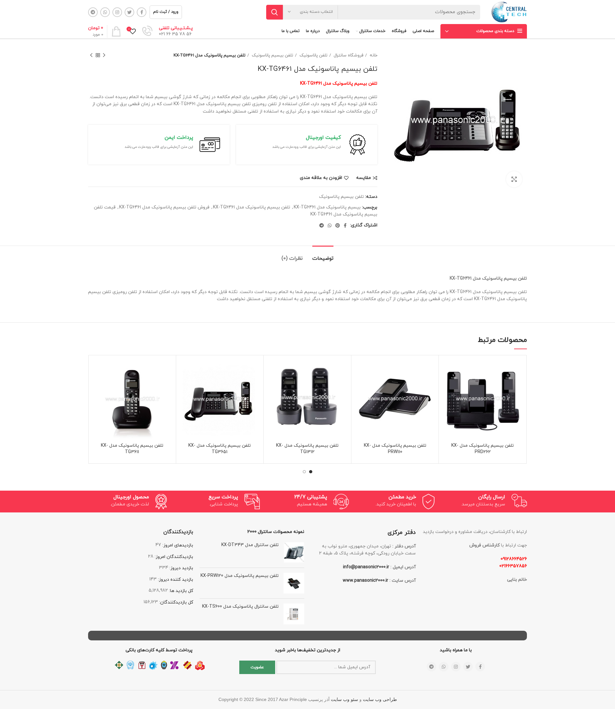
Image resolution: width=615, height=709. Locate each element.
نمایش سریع (447, 398)
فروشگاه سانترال (347, 55)
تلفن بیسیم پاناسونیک (271, 55)
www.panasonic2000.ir (365, 581)
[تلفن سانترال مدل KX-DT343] (293, 552)
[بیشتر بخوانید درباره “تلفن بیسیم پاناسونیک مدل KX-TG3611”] (96, 383)
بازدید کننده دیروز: (175, 580)
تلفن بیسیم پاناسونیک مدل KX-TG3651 (219, 449)
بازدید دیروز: (180, 568)
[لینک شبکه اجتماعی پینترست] (337, 225)
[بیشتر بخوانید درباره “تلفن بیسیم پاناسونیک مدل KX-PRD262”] (447, 383)
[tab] (322, 255)
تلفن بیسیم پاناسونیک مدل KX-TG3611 (132, 449)
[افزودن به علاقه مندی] (447, 369)
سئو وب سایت (344, 699)
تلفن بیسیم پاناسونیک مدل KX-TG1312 (307, 449)
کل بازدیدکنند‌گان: (175, 602)
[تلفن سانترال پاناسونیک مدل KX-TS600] (293, 613)
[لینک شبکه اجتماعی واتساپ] (105, 12)
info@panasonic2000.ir (366, 567)
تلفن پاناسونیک (312, 55)
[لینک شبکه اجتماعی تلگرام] (93, 12)
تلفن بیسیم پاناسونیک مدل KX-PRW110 (395, 449)
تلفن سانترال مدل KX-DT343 (250, 545)
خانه (372, 55)
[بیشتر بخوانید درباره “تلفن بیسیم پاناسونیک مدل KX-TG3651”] (184, 383)
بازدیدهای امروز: (177, 545)
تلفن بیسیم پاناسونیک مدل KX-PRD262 (482, 449)
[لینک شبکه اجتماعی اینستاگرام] (117, 12)
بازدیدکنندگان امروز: (173, 557)
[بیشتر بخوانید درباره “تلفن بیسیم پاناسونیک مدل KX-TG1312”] (272, 383)
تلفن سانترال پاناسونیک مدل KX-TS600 (240, 606)
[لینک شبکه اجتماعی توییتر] (129, 12)
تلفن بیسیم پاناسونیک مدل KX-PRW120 (240, 576)
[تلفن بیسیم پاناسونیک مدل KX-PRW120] (293, 583)
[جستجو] (274, 12)
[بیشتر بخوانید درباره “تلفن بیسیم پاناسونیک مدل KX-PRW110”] (359, 383)
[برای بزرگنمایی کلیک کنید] (514, 179)
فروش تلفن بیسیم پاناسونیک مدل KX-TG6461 (164, 207)
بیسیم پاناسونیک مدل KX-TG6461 (327, 207)
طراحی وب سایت (380, 699)
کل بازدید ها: (180, 591)
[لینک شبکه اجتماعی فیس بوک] (141, 12)
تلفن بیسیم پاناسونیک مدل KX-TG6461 (251, 207)
